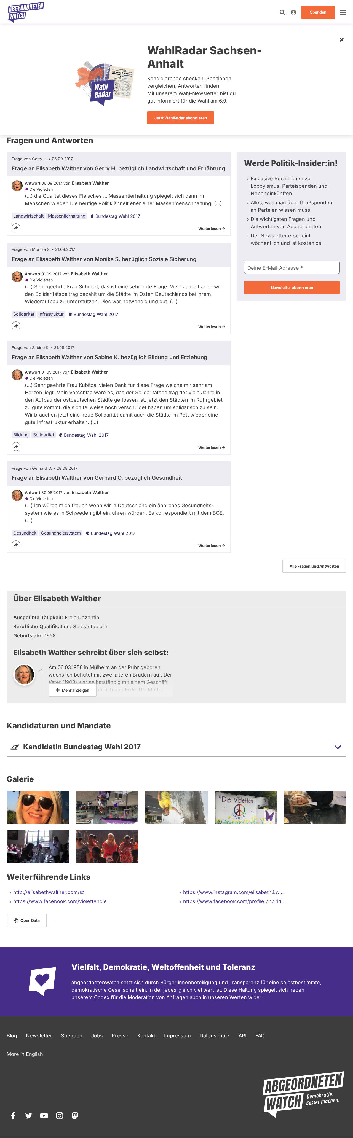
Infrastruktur (51, 314)
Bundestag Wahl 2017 (117, 216)
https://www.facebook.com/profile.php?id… (234, 901)
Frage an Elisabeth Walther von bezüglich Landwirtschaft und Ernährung (118, 168)
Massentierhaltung (66, 216)
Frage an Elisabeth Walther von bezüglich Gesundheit (97, 477)
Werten (238, 997)
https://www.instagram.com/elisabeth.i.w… (233, 892)
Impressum (177, 1035)
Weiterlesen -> (211, 228)
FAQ (260, 1035)
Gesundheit (24, 533)
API (243, 1035)
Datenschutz (215, 1035)
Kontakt (146, 1035)
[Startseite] (26, 12)
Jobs (97, 1035)
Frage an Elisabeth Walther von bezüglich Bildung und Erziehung (109, 357)
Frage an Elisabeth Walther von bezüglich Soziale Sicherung (104, 259)
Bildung (21, 435)
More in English (25, 1054)
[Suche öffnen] (282, 12)
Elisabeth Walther (90, 183)
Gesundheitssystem (61, 533)
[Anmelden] (293, 12)
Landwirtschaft (28, 216)
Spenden (71, 1035)
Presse (120, 1035)
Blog (12, 1035)
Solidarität (23, 314)
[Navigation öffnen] (343, 12)
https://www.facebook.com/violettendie (60, 901)
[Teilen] (16, 227)
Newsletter (39, 1035)
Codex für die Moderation (124, 997)
